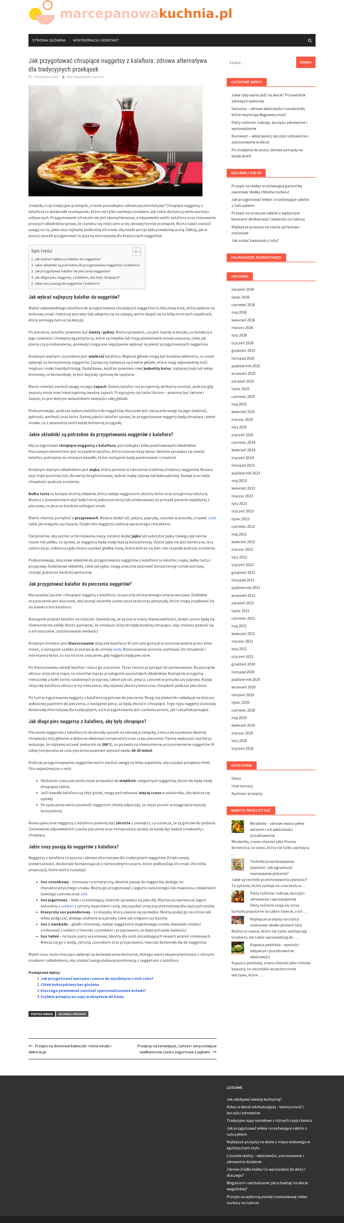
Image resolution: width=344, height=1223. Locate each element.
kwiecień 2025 (243, 411)
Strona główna (48, 40)
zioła (212, 517)
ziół (84, 893)
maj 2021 (239, 625)
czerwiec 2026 (243, 304)
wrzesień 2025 (243, 373)
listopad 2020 (243, 671)
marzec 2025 (242, 419)
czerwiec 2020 (243, 710)
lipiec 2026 (240, 297)
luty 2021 (239, 648)
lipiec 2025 (240, 388)
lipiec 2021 (240, 610)
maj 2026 (239, 312)
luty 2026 (239, 335)
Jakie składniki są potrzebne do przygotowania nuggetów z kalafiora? (87, 265)
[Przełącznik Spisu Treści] (134, 251)
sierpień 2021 (242, 602)
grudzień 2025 (243, 350)
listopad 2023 (243, 465)
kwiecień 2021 (243, 633)
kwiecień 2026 (243, 319)
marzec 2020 (242, 732)
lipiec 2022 (240, 518)
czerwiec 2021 (243, 618)
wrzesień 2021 (243, 595)
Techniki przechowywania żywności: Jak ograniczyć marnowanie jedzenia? (272, 867)
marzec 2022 (242, 549)
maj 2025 (239, 403)
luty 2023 (239, 503)
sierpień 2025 (242, 381)
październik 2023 (245, 472)
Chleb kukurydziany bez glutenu (70, 984)
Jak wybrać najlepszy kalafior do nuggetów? (68, 259)
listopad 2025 (243, 358)
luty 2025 (239, 426)
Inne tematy (242, 785)
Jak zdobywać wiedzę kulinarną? (254, 1099)
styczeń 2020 (242, 748)
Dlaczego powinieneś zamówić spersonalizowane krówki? (93, 990)
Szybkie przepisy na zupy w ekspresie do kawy (82, 996)
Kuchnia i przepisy (72, 1014)
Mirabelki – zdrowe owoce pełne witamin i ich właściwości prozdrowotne (277, 829)
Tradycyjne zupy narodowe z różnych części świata (269, 1120)
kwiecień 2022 (243, 541)
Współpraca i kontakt (96, 40)
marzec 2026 (242, 327)
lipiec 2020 (240, 702)
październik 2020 (245, 679)
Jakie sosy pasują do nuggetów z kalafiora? (67, 283)
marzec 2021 (242, 641)
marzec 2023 (242, 495)
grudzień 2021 (243, 572)
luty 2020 (239, 740)
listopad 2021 (243, 579)
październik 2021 (245, 587)
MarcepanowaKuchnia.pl (85, 77)
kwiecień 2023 (243, 488)
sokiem (67, 905)
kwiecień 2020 (243, 725)
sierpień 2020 (242, 694)
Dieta (236, 778)
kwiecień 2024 (243, 449)
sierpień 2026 (242, 289)
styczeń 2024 (242, 457)
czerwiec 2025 (243, 396)
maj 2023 (239, 480)
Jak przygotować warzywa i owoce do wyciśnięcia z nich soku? (97, 978)
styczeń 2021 (242, 656)
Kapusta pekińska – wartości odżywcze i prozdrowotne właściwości (274, 950)
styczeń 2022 (242, 564)
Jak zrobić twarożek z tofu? (255, 240)
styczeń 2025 (242, 434)
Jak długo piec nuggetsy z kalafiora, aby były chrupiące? (77, 277)
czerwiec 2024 (243, 442)
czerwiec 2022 (243, 526)
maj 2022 (239, 534)
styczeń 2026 (242, 342)
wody (117, 649)
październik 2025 (245, 365)
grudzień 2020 (243, 663)
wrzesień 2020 (243, 686)
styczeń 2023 (242, 510)
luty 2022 (239, 557)
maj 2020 (239, 717)
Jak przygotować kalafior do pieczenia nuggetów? (73, 271)
